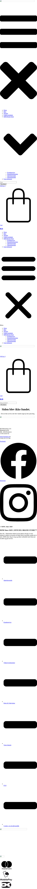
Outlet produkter (8, 237)
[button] (18, 59)
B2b (1, 229)
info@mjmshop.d (5, 436)
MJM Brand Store (9, 238)
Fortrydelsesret (8, 247)
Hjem (5, 232)
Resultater (3, 184)
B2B (1, 399)
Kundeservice (11, 240)
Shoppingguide (11, 245)
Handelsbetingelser (12, 242)
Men (5, 234)
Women (6, 235)
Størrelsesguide (11, 243)
